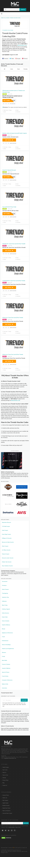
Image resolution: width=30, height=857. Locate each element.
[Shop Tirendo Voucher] (15, 24)
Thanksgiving (5, 593)
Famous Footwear (6, 664)
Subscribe (24, 700)
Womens (4, 652)
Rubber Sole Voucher (6, 561)
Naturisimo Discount (6, 522)
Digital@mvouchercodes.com (10, 758)
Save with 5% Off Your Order (9, 206)
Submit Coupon (6, 767)
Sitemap (4, 777)
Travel (3, 636)
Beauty (3, 628)
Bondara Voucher (6, 805)
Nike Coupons (5, 800)
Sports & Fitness (5, 672)
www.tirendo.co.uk (22, 45)
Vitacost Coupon (5, 554)
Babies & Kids (5, 684)
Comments (18, 111)
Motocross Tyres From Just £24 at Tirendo (12, 317)
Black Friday (4, 605)
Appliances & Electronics (7, 632)
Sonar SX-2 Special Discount (9, 170)
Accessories (4, 581)
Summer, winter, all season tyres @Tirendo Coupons (14, 133)
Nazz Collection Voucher (7, 565)
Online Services (5, 613)
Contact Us (5, 785)
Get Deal (8, 140)
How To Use (5, 769)
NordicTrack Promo (6, 808)
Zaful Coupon (5, 530)
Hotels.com (5, 797)
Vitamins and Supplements (8, 648)
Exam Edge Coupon (6, 534)
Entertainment (5, 640)
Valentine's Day (5, 597)
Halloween (4, 601)
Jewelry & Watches (6, 668)
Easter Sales (5, 617)
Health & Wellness (6, 624)
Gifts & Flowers (5, 589)
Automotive (4, 688)
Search (23, 9)
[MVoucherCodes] (15, 4)
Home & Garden (5, 620)
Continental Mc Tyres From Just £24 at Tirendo (13, 280)
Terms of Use (5, 775)
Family (3, 656)
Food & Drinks (5, 676)
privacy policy (12, 827)
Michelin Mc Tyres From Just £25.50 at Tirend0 (13, 243)
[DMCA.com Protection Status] (6, 837)
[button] (5, 58)
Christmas (4, 585)
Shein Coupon (5, 546)
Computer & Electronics (7, 680)
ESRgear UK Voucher (7, 538)
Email (4, 111)
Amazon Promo (6, 795)
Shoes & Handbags (6, 644)
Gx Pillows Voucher (6, 550)
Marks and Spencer (6, 810)
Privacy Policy (5, 780)
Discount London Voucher (7, 557)
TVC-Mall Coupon (6, 526)
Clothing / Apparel (6, 609)
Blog (3, 782)
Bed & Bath (4, 660)
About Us (4, 772)
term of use (18, 827)
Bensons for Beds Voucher (8, 542)
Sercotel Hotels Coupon (7, 813)
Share (17, 110)
